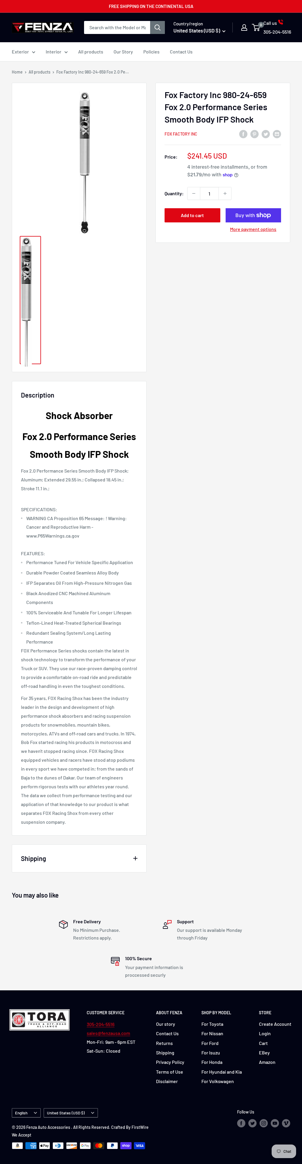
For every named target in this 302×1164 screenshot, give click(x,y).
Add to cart (192, 215)
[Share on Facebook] (243, 133)
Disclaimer (167, 1081)
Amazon (267, 1062)
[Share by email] (277, 133)
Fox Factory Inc (181, 133)
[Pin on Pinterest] (254, 133)
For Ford (210, 1043)
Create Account (275, 1024)
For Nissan (212, 1033)
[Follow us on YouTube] (275, 1123)
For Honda (211, 1062)
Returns (164, 1043)
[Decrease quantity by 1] (194, 193)
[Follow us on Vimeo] (286, 1123)
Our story (165, 1024)
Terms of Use (169, 1072)
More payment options (253, 229)
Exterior (20, 51)
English (21, 1112)
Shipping (165, 1052)
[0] (256, 27)
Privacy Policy (170, 1062)
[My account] (244, 27)
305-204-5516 (100, 1024)
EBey (264, 1052)
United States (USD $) (66, 1112)
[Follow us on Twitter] (252, 1123)
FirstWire (140, 1127)
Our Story (123, 51)
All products (90, 51)
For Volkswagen (217, 1081)
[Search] (157, 27)
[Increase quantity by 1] (225, 193)
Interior (53, 51)
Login (265, 1033)
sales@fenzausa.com (108, 1033)
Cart (263, 1043)
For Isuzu (210, 1052)
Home (17, 71)
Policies (151, 51)
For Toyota (212, 1024)
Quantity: (174, 193)
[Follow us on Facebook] (241, 1123)
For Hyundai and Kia (221, 1072)
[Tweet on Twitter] (266, 133)
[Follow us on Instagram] (264, 1123)
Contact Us (181, 51)
